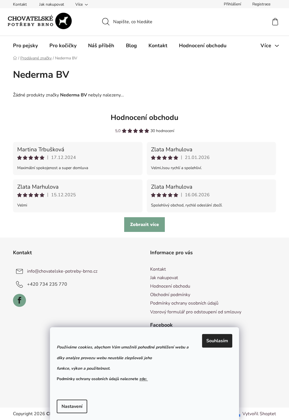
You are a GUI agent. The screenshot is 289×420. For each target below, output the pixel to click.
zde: (143, 379)
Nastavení (72, 406)
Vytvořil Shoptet (259, 414)
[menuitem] (25, 45)
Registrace (261, 4)
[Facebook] (19, 300)
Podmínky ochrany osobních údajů (184, 303)
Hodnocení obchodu (144, 117)
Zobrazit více (144, 224)
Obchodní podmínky (170, 295)
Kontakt (20, 4)
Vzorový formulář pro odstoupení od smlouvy (195, 312)
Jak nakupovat (51, 4)
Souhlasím (217, 341)
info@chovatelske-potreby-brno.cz (62, 271)
